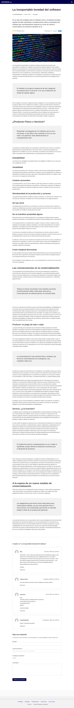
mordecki (6, 2)
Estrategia (35, 14)
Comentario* (15, 662)
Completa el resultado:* (18, 655)
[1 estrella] (12, 30)
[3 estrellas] (14, 30)
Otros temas (44, 701)
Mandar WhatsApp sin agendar (41, 704)
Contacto (29, 704)
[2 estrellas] (13, 30)
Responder (22, 569)
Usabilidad (20, 701)
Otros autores (52, 701)
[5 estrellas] (16, 30)
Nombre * (14, 641)
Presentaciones (35, 701)
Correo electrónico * (17, 648)
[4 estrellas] (15, 30)
